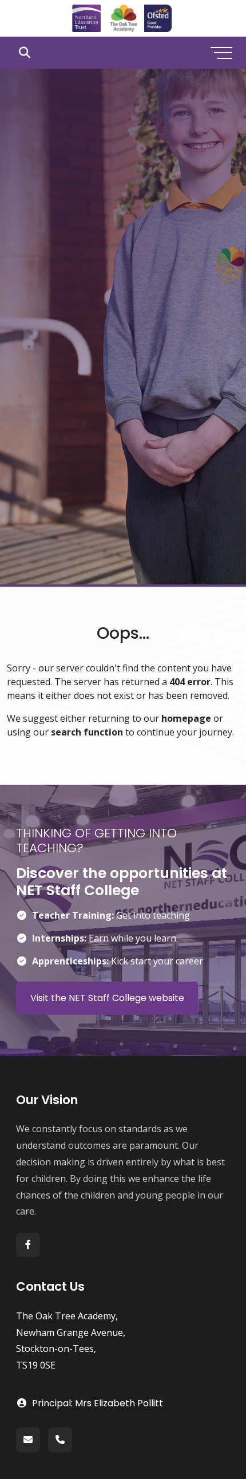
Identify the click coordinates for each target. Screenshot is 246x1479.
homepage (186, 718)
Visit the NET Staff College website (107, 998)
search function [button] (87, 732)
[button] (24, 53)
